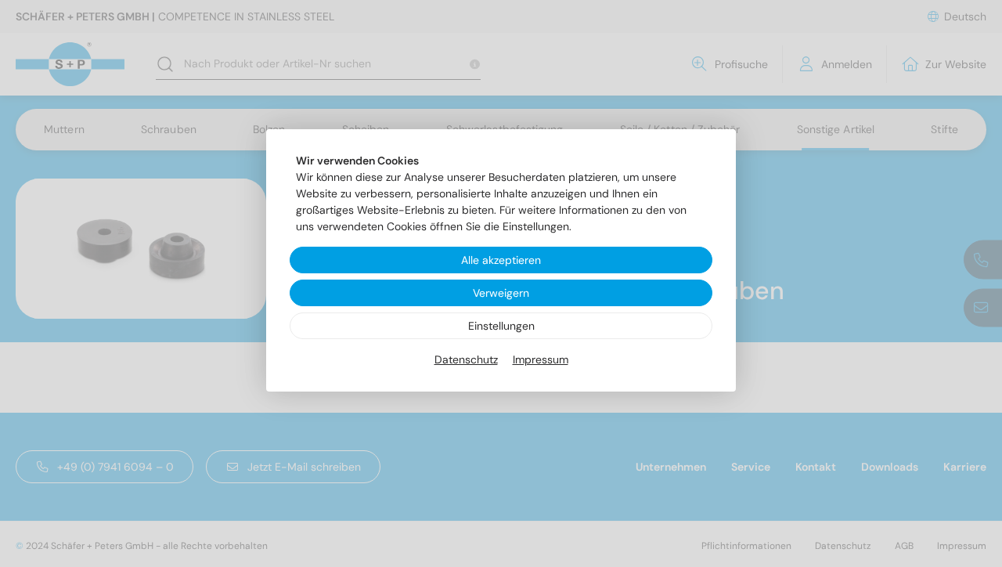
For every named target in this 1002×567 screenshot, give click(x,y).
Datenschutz (466, 359)
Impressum (540, 359)
